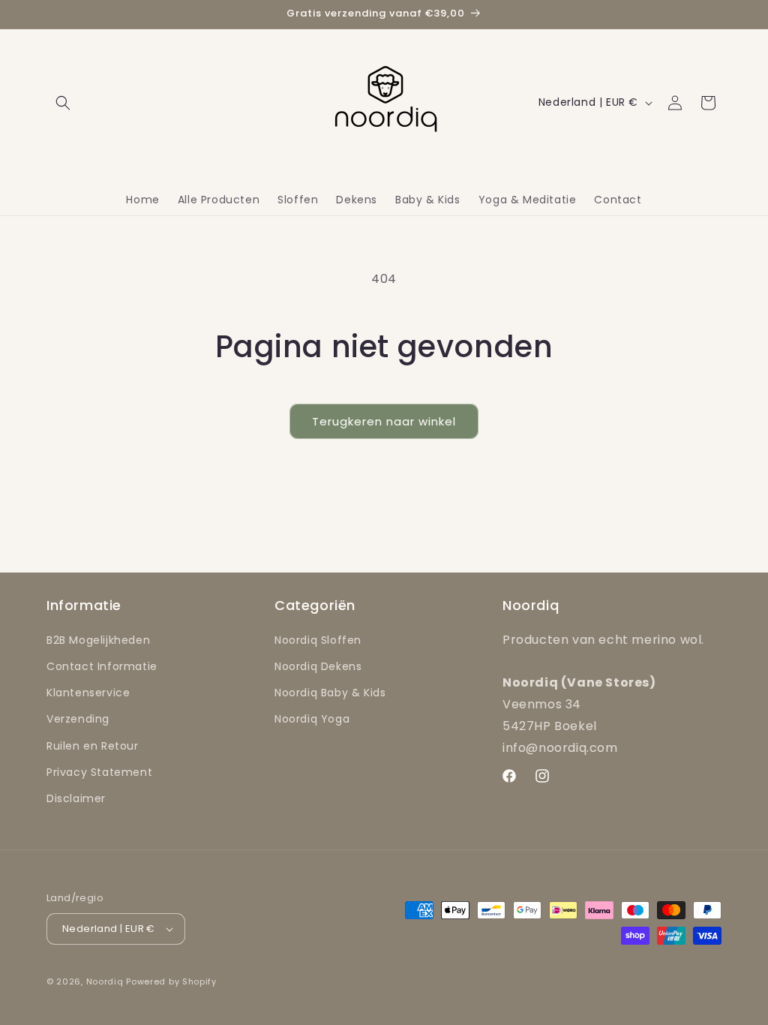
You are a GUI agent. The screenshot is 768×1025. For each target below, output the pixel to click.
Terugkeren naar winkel (384, 421)
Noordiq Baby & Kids (330, 692)
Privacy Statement (99, 772)
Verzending (78, 718)
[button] (63, 102)
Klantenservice (88, 692)
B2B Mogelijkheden (98, 640)
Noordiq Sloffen (318, 640)
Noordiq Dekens (318, 666)
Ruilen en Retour (92, 745)
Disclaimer (76, 798)
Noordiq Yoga (312, 718)
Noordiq (105, 981)
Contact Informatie (102, 666)
